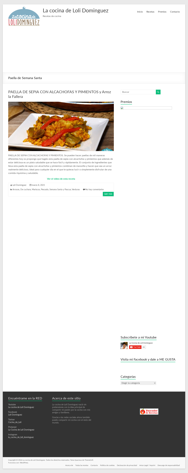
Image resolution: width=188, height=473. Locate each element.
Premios (162, 12)
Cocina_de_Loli (14, 422)
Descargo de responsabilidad (169, 465)
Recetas (150, 12)
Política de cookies (107, 465)
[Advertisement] (94, 50)
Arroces (15, 190)
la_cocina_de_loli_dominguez (21, 437)
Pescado (44, 190)
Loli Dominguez (19, 185)
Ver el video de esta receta (61, 179)
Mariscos (36, 190)
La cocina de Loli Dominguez (75, 10)
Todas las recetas (81, 465)
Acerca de (69, 465)
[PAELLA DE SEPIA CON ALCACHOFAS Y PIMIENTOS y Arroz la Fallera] (61, 103)
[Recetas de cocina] (149, 410)
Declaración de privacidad (127, 465)
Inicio (140, 12)
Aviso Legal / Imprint (147, 465)
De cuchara (25, 190)
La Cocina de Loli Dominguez (21, 430)
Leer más (108, 194)
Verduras (76, 190)
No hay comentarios (94, 190)
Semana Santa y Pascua (60, 190)
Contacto (175, 12)
